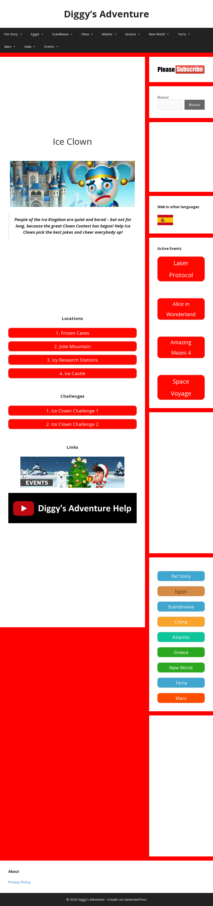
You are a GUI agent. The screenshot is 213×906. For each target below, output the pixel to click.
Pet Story (11, 34)
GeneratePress (135, 899)
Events (49, 46)
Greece (130, 34)
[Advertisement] (72, 94)
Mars (7, 46)
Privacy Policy (19, 882)
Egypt (35, 34)
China (85, 34)
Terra (182, 34)
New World (157, 34)
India (27, 46)
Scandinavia (60, 34)
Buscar (163, 97)
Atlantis (107, 34)
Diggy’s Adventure (106, 13)
